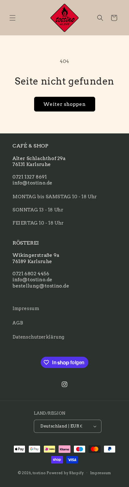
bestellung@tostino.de (41, 286)
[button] (12, 18)
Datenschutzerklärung (38, 336)
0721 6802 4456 (31, 274)
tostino (39, 472)
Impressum (26, 308)
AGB (18, 322)
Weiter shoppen (65, 104)
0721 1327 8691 (30, 177)
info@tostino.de (33, 183)
